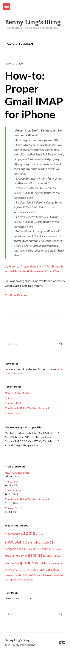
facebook (55, 549)
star (24, 575)
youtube (28, 579)
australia (40, 534)
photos (53, 569)
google (47, 555)
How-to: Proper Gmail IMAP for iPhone (34, 95)
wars (50, 575)
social (18, 575)
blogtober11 (44, 542)
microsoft (10, 569)
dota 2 (37, 549)
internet (10, 563)
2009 (10, 533)
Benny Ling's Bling (33, 22)
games (23, 555)
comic (29, 549)
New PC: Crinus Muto (17, 392)
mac (49, 563)
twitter (32, 575)
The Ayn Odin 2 (14, 413)
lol (40, 563)
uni (38, 575)
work (21, 579)
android (18, 533)
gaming (35, 555)
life (36, 563)
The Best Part (13, 403)
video (43, 575)
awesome (16, 541)
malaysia (57, 563)
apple (29, 533)
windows (59, 575)
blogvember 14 (15, 549)
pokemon (10, 575)
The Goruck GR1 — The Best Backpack (27, 408)
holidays (57, 555)
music (19, 570)
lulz (44, 563)
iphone (27, 562)
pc (24, 569)
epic (45, 549)
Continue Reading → (18, 295)
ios (17, 563)
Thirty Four (11, 398)
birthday (32, 543)
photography (37, 569)
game (13, 555)
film (7, 555)
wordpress (11, 579)
